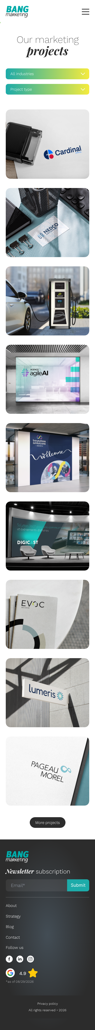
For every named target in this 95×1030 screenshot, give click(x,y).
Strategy (13, 916)
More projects (47, 822)
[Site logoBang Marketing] (17, 12)
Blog (10, 926)
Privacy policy (47, 1003)
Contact (13, 937)
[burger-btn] (85, 12)
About (11, 905)
